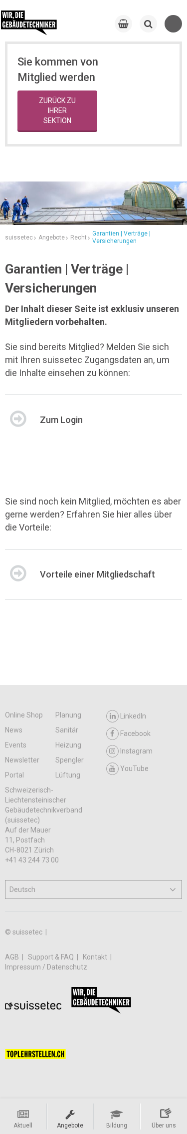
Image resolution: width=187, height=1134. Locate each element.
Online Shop (24, 715)
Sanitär (66, 730)
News (13, 730)
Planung (68, 715)
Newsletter (22, 760)
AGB (12, 957)
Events (15, 745)
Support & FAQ (51, 957)
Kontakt (96, 957)
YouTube (134, 768)
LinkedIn (133, 716)
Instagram (136, 751)
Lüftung (67, 775)
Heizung (68, 745)
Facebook (135, 734)
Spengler (69, 760)
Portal (14, 775)
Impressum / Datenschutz (46, 967)
